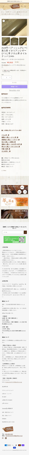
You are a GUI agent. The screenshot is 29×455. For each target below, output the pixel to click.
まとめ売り (5, 151)
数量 (3, 74)
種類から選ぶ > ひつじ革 (9, 137)
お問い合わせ (5, 403)
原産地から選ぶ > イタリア (10, 139)
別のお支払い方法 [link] (14, 90)
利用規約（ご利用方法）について (11, 162)
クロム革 (4, 135)
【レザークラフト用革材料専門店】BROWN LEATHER (16, 450)
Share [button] (4, 170)
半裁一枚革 (5, 149)
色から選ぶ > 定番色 (8, 142)
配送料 (6, 65)
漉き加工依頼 (6, 160)
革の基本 (4, 396)
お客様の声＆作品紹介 (7, 400)
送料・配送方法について (7, 412)
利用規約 (4, 418)
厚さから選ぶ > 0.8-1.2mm (10, 146)
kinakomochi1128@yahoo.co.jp (13, 382)
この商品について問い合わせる (11, 158)
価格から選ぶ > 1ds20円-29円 (11, 144)
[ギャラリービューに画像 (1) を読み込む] (6, 41)
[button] (3, 6)
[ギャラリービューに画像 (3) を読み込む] (23, 41)
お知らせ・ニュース (6, 393)
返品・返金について (8, 166)
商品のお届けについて (8, 164)
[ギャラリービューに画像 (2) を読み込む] (14, 41)
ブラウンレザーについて (7, 390)
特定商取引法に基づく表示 (8, 422)
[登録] (25, 232)
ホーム (2, 11)
